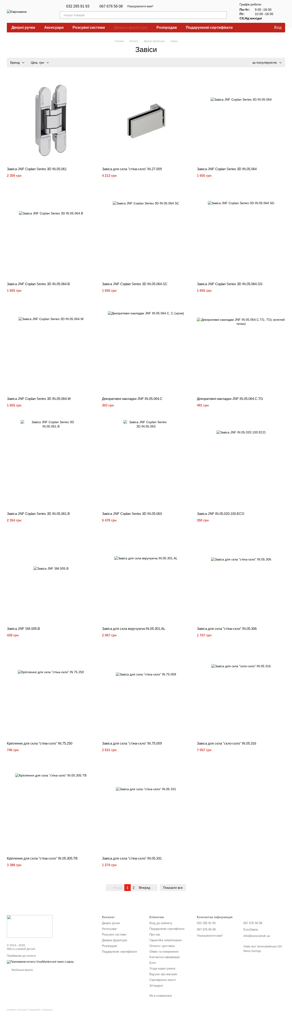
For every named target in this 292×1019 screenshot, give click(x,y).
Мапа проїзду (252, 951)
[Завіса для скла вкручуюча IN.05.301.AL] (146, 579)
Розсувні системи (89, 27)
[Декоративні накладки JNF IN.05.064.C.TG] (241, 349)
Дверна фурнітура (130, 27)
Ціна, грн (37, 62)
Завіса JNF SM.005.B (23, 629)
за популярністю (264, 62)
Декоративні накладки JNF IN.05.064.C (132, 399)
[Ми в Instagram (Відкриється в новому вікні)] (176, 6)
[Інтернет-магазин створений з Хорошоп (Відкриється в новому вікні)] (30, 1013)
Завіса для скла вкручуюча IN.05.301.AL (133, 629)
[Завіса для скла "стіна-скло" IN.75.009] (146, 694)
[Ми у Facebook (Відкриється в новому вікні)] (170, 6)
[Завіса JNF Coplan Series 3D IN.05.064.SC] (146, 234)
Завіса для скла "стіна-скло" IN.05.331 (132, 858)
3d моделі (156, 985)
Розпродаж (166, 27)
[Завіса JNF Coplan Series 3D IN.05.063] (146, 464)
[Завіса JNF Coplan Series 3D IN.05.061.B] (51, 464)
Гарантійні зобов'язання (165, 940)
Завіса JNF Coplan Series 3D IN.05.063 (132, 514)
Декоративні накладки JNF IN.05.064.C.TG (230, 399)
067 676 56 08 (111, 6)
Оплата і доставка (162, 946)
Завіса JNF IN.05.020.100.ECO (220, 514)
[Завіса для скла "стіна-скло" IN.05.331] (146, 809)
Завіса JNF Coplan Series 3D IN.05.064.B (38, 284)
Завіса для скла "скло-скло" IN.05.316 (226, 743)
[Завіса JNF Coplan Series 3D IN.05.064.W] (51, 349)
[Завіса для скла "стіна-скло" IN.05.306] (241, 579)
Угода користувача (162, 968)
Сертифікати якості (162, 980)
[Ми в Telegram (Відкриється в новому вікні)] (160, 6)
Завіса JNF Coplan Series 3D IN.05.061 (37, 169)
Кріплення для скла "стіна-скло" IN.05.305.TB (42, 858)
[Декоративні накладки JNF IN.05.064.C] (146, 349)
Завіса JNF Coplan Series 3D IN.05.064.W (39, 399)
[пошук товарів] (223, 15)
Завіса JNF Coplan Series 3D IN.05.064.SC (134, 284)
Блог (152, 962)
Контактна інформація (164, 957)
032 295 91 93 (77, 6)
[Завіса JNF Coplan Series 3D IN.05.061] (51, 119)
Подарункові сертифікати (209, 27)
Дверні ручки (23, 27)
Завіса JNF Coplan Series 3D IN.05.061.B (38, 514)
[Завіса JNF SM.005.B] (51, 579)
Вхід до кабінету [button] (160, 923)
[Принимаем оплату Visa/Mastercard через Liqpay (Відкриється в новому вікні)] (40, 961)
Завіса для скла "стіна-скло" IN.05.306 (227, 629)
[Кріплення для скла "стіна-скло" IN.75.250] (51, 694)
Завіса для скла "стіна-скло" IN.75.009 (132, 743)
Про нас (154, 934)
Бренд (15, 62)
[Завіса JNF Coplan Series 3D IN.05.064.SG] (241, 234)
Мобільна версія (22, 970)
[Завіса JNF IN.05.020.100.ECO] (241, 464)
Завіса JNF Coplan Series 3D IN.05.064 (227, 169)
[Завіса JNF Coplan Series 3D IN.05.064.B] (51, 234)
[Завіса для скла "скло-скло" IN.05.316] (241, 694)
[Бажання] (259, 27)
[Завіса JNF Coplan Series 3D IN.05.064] (241, 119)
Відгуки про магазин (163, 974)
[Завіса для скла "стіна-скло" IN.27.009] (146, 119)
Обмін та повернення (163, 951)
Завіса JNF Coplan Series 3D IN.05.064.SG (230, 284)
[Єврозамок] (29, 926)
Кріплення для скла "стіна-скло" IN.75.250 (39, 743)
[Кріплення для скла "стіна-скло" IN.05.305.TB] (51, 809)
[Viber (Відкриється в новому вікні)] (165, 6)
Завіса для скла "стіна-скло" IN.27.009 (132, 169)
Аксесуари (54, 27)
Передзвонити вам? (140, 6)
